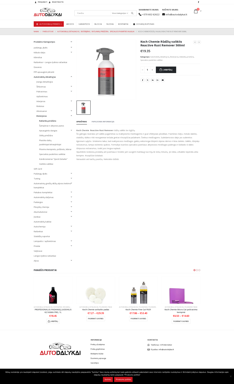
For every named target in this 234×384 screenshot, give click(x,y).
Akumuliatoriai (40, 212)
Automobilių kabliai (42, 221)
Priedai (37, 246)
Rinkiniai (40, 106)
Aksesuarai (41, 111)
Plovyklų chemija (41, 207)
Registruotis (58, 2)
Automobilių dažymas (44, 197)
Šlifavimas (41, 86)
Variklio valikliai (46, 164)
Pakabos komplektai (43, 192)
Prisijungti (42, 2)
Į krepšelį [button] (54, 321)
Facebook (142, 80)
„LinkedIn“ (152, 80)
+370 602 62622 (151, 14)
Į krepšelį (167, 69)
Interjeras (40, 101)
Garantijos (84, 24)
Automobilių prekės (49, 24)
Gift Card (38, 168)
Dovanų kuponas (145, 24)
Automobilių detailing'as (159, 57)
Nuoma (110, 24)
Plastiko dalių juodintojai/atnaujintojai (50, 142)
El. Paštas (163, 80)
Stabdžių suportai (42, 236)
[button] (194, 270)
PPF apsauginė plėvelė (44, 72)
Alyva (36, 260)
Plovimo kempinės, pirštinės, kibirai (55, 149)
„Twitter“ (147, 80)
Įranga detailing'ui (44, 81)
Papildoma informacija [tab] (103, 121)
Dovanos (38, 67)
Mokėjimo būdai (97, 354)
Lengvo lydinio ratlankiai (45, 255)
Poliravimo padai (105, 307)
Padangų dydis (40, 173)
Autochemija (39, 226)
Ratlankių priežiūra (187, 57)
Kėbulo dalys (39, 52)
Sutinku (108, 379)
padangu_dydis (41, 47)
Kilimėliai (38, 57)
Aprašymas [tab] (81, 121)
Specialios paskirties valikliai (151, 60)
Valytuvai (38, 251)
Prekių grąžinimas (98, 349)
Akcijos (70, 24)
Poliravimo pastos (155, 307)
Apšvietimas (42, 96)
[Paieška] (132, 13)
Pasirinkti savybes (95, 318)
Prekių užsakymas (98, 344)
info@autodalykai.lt (176, 14)
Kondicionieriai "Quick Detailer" (53, 159)
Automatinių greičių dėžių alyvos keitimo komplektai (52, 185)
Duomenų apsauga (98, 358)
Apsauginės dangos (48, 130)
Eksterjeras (174, 57)
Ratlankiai (38, 231)
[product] (53, 290)
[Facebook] (198, 2)
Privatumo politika (123, 379)
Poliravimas (41, 91)
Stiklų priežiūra (46, 135)
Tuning (37, 178)
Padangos (38, 202)
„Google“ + (157, 80)
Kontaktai (123, 24)
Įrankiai (37, 216)
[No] (230, 376)
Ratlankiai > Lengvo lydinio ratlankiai (50, 62)
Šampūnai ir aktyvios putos (51, 125)
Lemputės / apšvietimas (45, 241)
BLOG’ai (98, 24)
